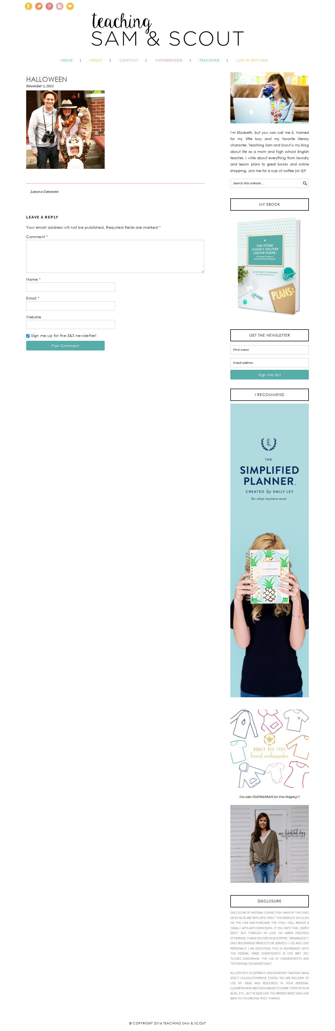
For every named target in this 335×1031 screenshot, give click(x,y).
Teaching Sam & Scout (184, 1023)
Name (33, 279)
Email (33, 298)
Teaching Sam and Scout (167, 27)
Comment (37, 236)
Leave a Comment (45, 192)
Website (33, 316)
